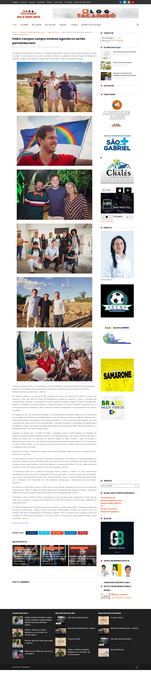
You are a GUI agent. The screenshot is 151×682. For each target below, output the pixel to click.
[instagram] (128, 2)
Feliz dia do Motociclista (78, 617)
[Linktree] (137, 1)
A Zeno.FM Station (107, 221)
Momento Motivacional (91, 25)
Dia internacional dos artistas (124, 52)
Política (32, 2)
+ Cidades (74, 25)
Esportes (41, 2)
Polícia (24, 2)
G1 (102, 506)
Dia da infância (117, 649)
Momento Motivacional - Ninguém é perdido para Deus (124, 74)
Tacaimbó (24, 25)
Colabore (68, 2)
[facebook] (120, 2)
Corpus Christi (74, 639)
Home (14, 25)
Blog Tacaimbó (120, 594)
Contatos (58, 2)
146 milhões (19, 548)
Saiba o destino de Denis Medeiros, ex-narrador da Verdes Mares (36, 632)
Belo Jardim (36, 25)
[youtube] (133, 2)
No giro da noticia (109, 509)
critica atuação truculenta (53, 548)
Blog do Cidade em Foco (111, 500)
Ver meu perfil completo (121, 598)
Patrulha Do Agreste (110, 511)
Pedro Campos (53, 32)
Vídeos (49, 2)
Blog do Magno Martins (111, 503)
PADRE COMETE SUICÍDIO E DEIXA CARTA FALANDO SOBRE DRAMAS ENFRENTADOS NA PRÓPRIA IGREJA (38, 621)
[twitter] (124, 2)
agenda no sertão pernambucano (32, 32)
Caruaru (62, 25)
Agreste (15, 2)
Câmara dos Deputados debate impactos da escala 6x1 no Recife (83, 558)
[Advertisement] (118, 441)
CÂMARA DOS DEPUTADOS (79, 548)
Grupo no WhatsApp (82, 2)
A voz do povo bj (108, 498)
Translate (119, 41)
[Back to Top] (137, 667)
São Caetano (50, 25)
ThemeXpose (25, 667)
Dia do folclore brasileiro (122, 62)
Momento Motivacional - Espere (81, 628)
